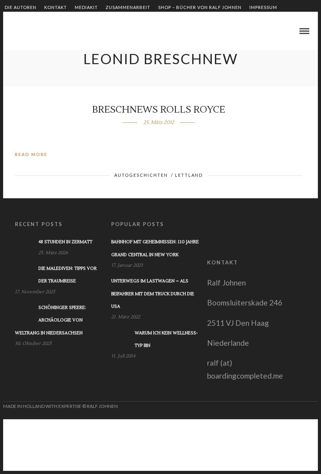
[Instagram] (42, 31)
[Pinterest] (33, 31)
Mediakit (86, 7)
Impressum (263, 7)
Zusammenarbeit (128, 7)
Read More (31, 154)
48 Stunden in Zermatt (65, 242)
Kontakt (55, 7)
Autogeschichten (141, 175)
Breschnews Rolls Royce (158, 110)
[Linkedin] (24, 31)
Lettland (189, 175)
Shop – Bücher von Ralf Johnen (200, 7)
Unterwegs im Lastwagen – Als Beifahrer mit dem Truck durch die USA (152, 293)
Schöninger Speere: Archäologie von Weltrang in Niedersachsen (50, 320)
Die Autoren (20, 7)
